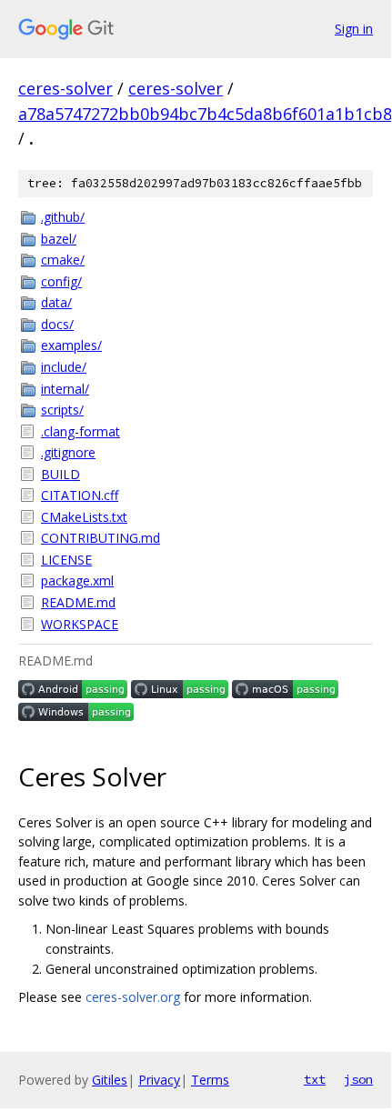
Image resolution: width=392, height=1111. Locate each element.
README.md (78, 602)
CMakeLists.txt (84, 516)
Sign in (354, 28)
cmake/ (63, 259)
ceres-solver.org (132, 997)
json (358, 1079)
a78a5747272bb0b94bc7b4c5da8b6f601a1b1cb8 (205, 114)
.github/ (63, 216)
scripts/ (62, 409)
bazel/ (58, 238)
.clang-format (80, 431)
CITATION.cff (79, 495)
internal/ (65, 388)
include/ (63, 366)
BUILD (60, 474)
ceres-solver (65, 88)
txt (315, 1079)
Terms (210, 1079)
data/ (56, 302)
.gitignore (68, 452)
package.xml (77, 580)
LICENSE (66, 559)
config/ (61, 281)
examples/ (71, 345)
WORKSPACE (79, 624)
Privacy (159, 1079)
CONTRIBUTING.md (100, 537)
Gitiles (109, 1079)
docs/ (57, 324)
